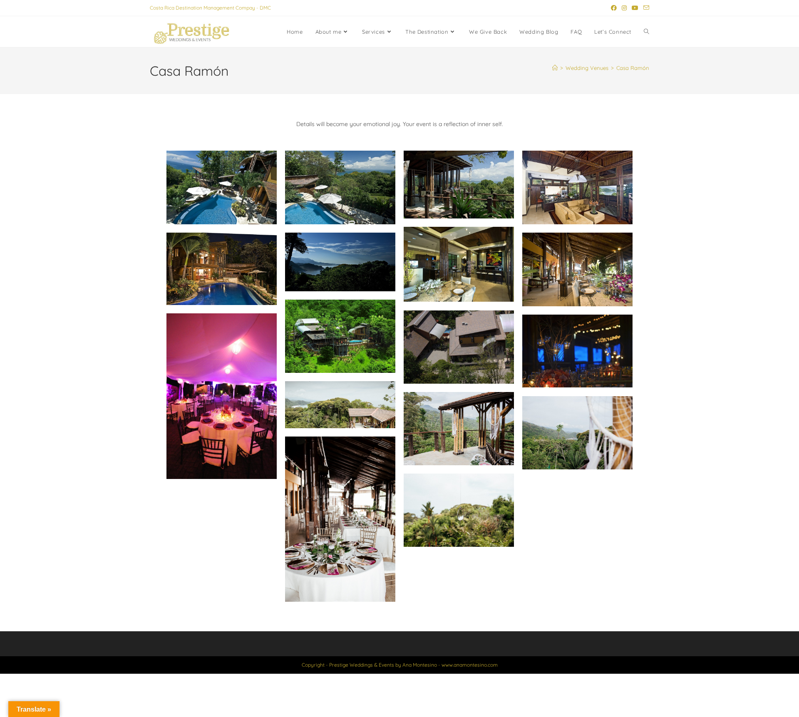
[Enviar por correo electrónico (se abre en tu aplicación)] (645, 8)
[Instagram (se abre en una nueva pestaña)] (624, 8)
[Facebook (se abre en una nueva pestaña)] (613, 8)
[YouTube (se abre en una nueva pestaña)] (635, 8)
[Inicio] (555, 68)
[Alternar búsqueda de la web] (646, 31)
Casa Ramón (632, 68)
